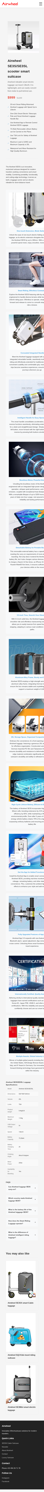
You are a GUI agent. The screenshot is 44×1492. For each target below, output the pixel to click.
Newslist (5, 1447)
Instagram (5, 1478)
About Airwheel (7, 1450)
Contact (5, 1454)
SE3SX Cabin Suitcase (10, 1443)
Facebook (5, 1481)
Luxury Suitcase (8, 1457)
